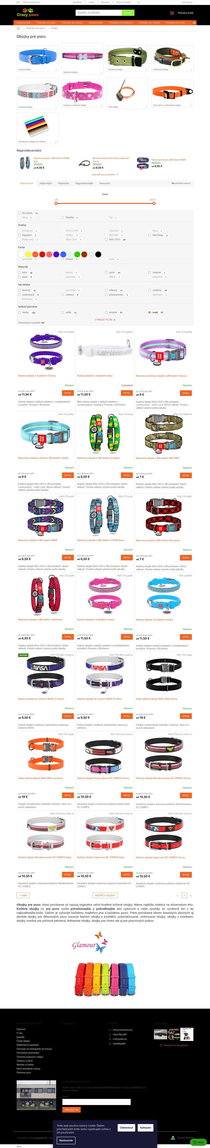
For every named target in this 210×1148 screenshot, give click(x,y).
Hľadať (128, 12)
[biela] (21, 254)
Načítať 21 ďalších (105, 895)
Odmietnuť (126, 1127)
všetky (28, 312)
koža (27, 272)
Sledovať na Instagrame (176, 1045)
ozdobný (160, 290)
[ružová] (49, 254)
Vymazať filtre (104, 319)
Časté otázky (123, 2)
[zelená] (77, 254)
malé (158, 312)
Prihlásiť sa (71, 1109)
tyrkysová (29, 259)
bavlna (71, 272)
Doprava (77, 2)
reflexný (115, 290)
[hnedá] (84, 254)
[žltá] (28, 254)
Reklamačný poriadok (28, 1045)
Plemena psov (24, 1072)
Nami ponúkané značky (28, 1068)
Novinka (71, 217)
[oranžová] (35, 254)
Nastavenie (66, 1140)
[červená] (42, 254)
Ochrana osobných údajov (30, 1057)
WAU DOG (117, 239)
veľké (71, 312)
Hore (24, 895)
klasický (29, 290)
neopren (159, 272)
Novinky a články (25, 1064)
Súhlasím (145, 1127)
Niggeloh (29, 235)
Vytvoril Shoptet (185, 1137)
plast (27, 277)
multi (114, 259)
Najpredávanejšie (84, 183)
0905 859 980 (120, 1034)
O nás (91, 2)
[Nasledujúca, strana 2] (184, 895)
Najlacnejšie (46, 183)
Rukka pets (30, 239)
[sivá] (91, 254)
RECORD (115, 235)
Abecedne (104, 183)
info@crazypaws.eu (122, 1030)
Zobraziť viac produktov (103, 174)
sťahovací (160, 294)
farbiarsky (29, 299)
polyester (73, 277)
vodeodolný (30, 294)
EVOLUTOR (74, 231)
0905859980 (119, 1043)
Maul (157, 231)
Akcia (26, 217)
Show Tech (73, 239)
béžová (71, 259)
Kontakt (105, 2)
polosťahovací (118, 294)
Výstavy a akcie (25, 1061)
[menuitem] (24, 22)
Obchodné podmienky (28, 1053)
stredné (115, 312)
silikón (114, 277)
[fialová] (56, 254)
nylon (114, 272)
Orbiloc (72, 235)
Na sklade (30, 213)
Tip (112, 217)
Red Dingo (160, 235)
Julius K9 (115, 231)
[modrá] (63, 254)
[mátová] (70, 254)
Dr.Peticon (29, 231)
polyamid (160, 277)
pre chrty (72, 290)
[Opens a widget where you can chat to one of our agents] (198, 1142)
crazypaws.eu (120, 1039)
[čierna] (98, 254)
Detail (68, 393)
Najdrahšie (63, 183)
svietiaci (72, 294)
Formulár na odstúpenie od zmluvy (34, 1049)
